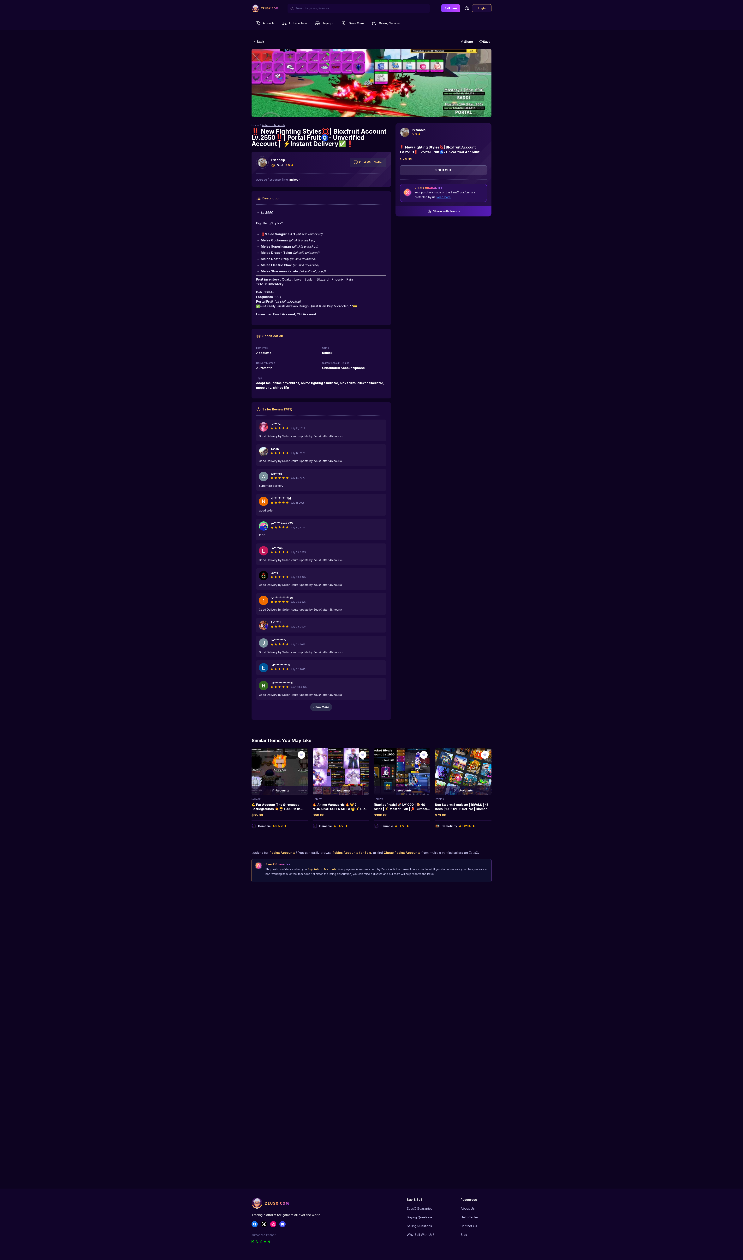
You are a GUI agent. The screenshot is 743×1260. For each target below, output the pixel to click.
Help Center (469, 1217)
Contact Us (469, 1226)
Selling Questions (419, 1226)
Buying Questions (419, 1217)
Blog (464, 1235)
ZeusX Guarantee (419, 1208)
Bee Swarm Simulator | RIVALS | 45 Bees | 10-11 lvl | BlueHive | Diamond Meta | (462, 809)
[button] (467, 8)
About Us (468, 1208)
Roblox (256, 799)
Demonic (264, 826)
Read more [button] (444, 197)
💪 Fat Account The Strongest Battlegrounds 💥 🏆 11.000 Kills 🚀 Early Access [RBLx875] (278, 809)
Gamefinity (449, 826)
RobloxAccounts (282, 853)
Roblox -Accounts (273, 125)
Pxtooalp (278, 160)
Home (255, 125)
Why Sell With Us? (420, 1235)
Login (482, 8)
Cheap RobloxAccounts (402, 853)
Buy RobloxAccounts (322, 869)
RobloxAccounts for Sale (351, 853)
